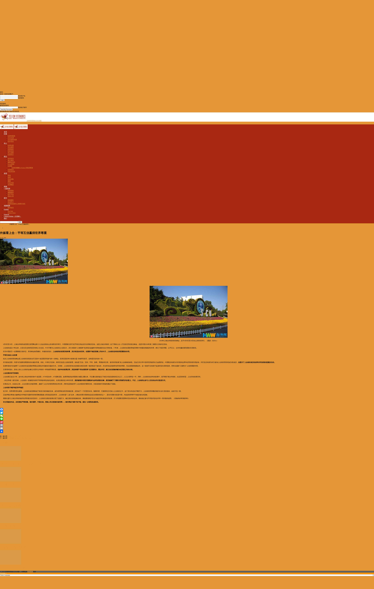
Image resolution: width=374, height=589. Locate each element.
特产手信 (11, 194)
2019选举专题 (12, 139)
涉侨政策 (11, 149)
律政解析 (11, 200)
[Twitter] (187, 412)
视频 (5, 186)
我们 (5, 218)
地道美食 (11, 190)
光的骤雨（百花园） (8, 485)
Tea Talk (10, 211)
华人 (5, 143)
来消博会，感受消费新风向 (10, 506)
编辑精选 (11, 192)
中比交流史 (11, 171)
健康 (9, 181)
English (6, 209)
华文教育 (11, 147)
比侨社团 (11, 145)
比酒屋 (10, 166)
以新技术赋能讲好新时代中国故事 (13, 547)
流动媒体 (30, 571)
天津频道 (11, 184)
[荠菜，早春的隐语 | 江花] (10, 522)
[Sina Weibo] (187, 422)
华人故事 (11, 153)
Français (6, 214)
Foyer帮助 (11, 164)
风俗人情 (11, 196)
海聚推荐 (7, 205)
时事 (5, 134)
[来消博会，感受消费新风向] (10, 502)
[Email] (187, 428)
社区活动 (11, 151)
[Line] (187, 418)
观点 (5, 156)
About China (12, 213)
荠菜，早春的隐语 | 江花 (9, 526)
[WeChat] (187, 415)
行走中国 (11, 183)
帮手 (5, 198)
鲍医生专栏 (11, 162)
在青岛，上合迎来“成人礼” (16, 436)
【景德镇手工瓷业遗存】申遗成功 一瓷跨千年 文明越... (21, 464)
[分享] (187, 431)
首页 (5, 132)
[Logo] (7, 128)
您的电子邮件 (22, 107)
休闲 (9, 177)
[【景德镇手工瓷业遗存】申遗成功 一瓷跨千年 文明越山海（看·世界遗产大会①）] (10, 460)
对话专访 (11, 158)
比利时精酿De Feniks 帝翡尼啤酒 (22, 168)
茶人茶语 (11, 160)
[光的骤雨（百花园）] (10, 481)
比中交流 (11, 141)
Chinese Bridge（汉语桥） (12, 216)
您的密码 (21, 98)
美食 (9, 175)
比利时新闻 (11, 136)
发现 (5, 173)
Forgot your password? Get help (10, 102)
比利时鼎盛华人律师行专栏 (16, 204)
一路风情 (7, 188)
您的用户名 (21, 96)
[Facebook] (187, 409)
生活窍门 (11, 202)
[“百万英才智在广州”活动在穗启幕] (10, 564)
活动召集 (11, 179)
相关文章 (3, 443)
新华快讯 (11, 207)
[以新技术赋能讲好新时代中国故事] (10, 543)
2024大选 (11, 138)
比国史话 (11, 169)
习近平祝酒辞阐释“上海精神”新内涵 (19, 438)
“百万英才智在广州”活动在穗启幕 (13, 568)
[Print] (187, 425)
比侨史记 (11, 154)
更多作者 (10, 443)
